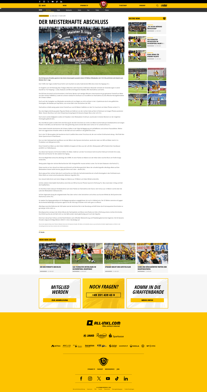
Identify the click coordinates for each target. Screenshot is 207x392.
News (65, 5)
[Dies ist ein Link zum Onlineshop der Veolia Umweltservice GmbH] (134, 345)
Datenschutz (107, 389)
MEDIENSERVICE (109, 369)
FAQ (95, 389)
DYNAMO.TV (84, 5)
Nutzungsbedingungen (117, 389)
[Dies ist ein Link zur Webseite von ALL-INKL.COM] (104, 323)
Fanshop (142, 5)
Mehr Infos (147, 300)
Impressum (89, 389)
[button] (157, 5)
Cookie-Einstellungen (129, 389)
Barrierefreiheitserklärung (79, 389)
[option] (54, 258)
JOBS (118, 369)
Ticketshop (123, 5)
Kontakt (100, 389)
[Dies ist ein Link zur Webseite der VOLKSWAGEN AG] (142, 345)
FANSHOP (100, 369)
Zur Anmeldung (60, 300)
